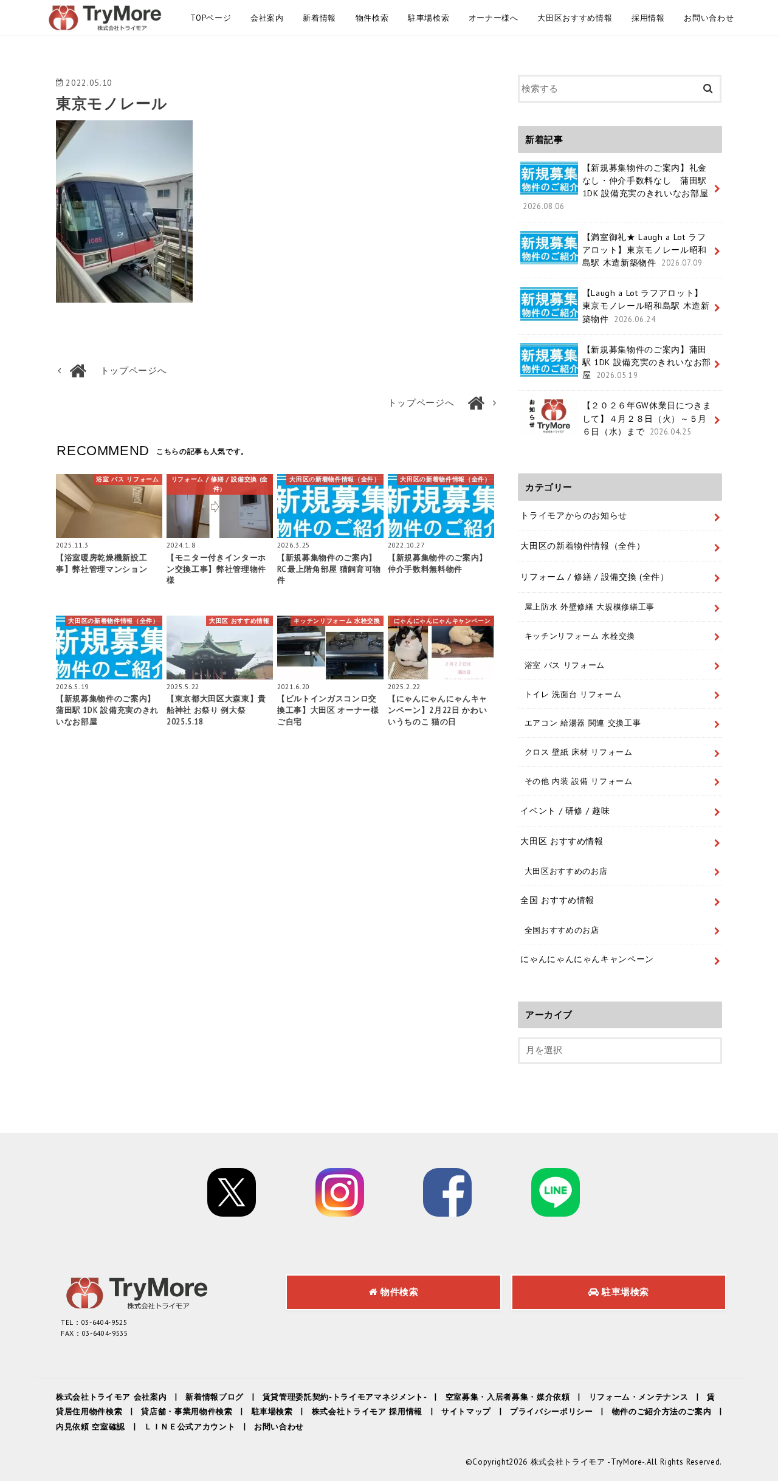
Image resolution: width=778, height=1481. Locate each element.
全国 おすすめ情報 (557, 900)
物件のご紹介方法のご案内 (662, 1411)
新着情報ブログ (214, 1397)
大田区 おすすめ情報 (562, 841)
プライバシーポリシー (551, 1411)
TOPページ (210, 18)
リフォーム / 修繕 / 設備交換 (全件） (594, 576)
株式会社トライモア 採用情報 (367, 1411)
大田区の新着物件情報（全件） (582, 545)
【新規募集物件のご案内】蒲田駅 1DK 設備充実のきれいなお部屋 (646, 362)
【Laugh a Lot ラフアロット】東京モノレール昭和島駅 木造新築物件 (646, 305)
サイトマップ (466, 1411)
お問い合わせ (709, 18)
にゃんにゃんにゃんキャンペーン (587, 959)
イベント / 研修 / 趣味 (565, 810)
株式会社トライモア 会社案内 (111, 1397)
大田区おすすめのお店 (566, 870)
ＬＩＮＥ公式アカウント (189, 1426)
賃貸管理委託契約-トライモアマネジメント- (345, 1397)
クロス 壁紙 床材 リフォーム (579, 751)
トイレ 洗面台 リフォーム (573, 694)
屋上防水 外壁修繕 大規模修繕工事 (590, 606)
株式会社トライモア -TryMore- (588, 1462)
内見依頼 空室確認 (90, 1426)
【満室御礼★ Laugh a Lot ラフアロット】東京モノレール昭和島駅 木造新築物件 (644, 250)
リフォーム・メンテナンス (639, 1397)
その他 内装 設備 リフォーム (579, 780)
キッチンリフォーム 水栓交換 (580, 635)
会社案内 (267, 18)
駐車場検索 (428, 18)
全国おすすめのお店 (562, 929)
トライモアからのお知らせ (573, 515)
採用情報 (648, 18)
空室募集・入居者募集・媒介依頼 (508, 1397)
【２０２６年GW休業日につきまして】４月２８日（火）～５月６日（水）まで (647, 418)
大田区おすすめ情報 (574, 18)
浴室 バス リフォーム (565, 664)
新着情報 (319, 18)
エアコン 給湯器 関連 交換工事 (583, 722)
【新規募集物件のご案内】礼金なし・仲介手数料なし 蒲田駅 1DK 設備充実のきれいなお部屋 (615, 186)
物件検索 (372, 18)
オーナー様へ (493, 18)
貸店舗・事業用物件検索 (186, 1411)
